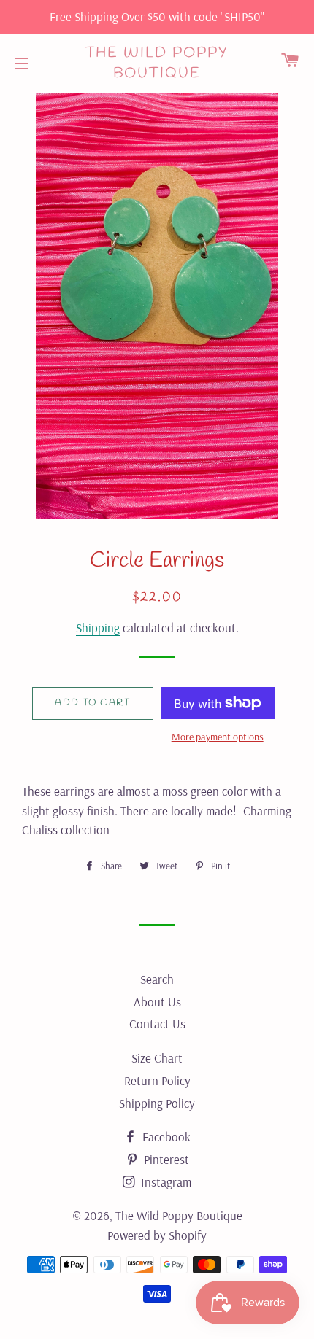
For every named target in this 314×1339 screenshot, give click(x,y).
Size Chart (157, 1058)
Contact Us (157, 1023)
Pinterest (165, 1159)
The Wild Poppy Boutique (157, 63)
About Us (157, 1001)
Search (157, 979)
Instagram (164, 1181)
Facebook (165, 1136)
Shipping (98, 627)
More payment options (218, 736)
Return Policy (157, 1080)
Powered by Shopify (157, 1235)
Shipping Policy (157, 1103)
